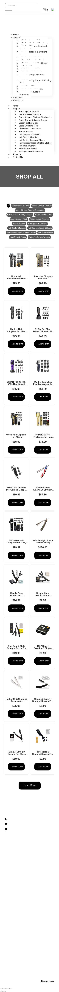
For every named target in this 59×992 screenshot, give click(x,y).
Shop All (17, 37)
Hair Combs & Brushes (28, 137)
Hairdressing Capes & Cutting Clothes (35, 81)
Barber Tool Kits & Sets (28, 123)
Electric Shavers (26, 131)
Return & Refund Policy (16, 959)
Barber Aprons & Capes (29, 111)
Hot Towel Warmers (27, 146)
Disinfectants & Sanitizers (30, 129)
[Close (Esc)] (10, 988)
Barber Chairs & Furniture (30, 114)
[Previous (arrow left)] (1, 991)
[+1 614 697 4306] (29, 819)
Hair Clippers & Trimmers (29, 134)
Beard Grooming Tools (28, 126)
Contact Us (18, 100)
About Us (17, 97)
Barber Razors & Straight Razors (33, 53)
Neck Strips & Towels (28, 149)
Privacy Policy (11, 954)
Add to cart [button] (17, 291)
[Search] (8, 10)
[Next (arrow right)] (4, 991)
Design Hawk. (47, 981)
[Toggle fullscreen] (4, 988)
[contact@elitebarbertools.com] (29, 824)
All (8, 206)
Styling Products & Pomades (30, 93)
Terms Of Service (13, 965)
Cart (7, 970)
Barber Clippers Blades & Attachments (33, 47)
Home (16, 34)
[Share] (7, 988)
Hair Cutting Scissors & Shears (32, 76)
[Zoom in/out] (1, 988)
